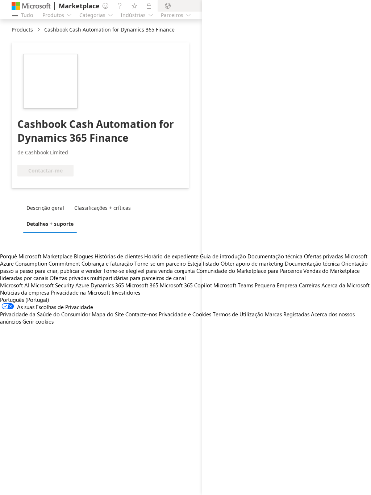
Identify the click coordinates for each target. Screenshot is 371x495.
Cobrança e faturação (107, 263)
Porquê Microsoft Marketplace (36, 256)
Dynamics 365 (107, 285)
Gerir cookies (38, 321)
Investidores (126, 292)
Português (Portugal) (24, 299)
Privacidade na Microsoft (80, 292)
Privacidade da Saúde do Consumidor (45, 314)
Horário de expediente (171, 256)
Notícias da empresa (24, 292)
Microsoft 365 (141, 285)
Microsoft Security (52, 285)
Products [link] (22, 29)
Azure (82, 285)
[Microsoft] (31, 6)
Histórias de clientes (119, 256)
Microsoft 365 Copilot (186, 285)
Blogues (83, 256)
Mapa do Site (108, 314)
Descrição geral (45, 207)
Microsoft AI (14, 285)
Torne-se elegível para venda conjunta (149, 270)
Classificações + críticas (102, 207)
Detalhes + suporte (50, 223)
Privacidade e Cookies (185, 314)
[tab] (47, 208)
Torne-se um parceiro (160, 263)
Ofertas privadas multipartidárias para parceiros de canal (118, 278)
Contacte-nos (141, 314)
